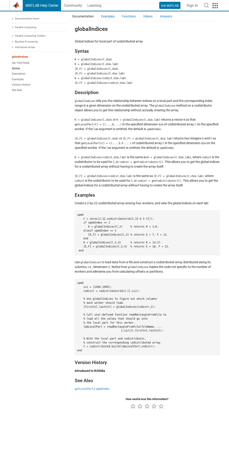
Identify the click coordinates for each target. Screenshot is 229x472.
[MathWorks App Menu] (215, 5)
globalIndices (20, 56)
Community (73, 5)
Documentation (83, 16)
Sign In (192, 5)
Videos (148, 16)
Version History (21, 84)
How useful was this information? (147, 399)
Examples (18, 79)
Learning (94, 5)
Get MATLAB (170, 5)
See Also (17, 90)
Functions (129, 16)
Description (18, 73)
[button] (206, 5)
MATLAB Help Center (41, 5)
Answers (166, 16)
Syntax (16, 68)
